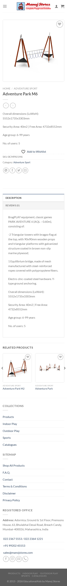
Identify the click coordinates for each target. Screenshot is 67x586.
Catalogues (10, 444)
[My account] (56, 6)
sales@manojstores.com (18, 552)
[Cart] (62, 6)
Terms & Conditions (15, 486)
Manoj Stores (52, 581)
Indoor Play (10, 423)
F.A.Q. (6, 472)
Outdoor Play (11, 430)
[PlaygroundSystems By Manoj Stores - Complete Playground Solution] (33, 6)
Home (6, 88)
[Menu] (5, 6)
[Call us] (25, 559)
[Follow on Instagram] (12, 559)
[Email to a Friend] (25, 170)
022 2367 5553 (12, 538)
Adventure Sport (25, 88)
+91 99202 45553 (14, 545)
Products (8, 416)
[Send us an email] (19, 559)
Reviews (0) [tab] (13, 205)
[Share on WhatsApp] (6, 170)
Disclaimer (9, 493)
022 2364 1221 (33, 538)
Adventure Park (44, 388)
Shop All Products (14, 465)
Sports (7, 437)
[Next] (64, 375)
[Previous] (2, 375)
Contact (8, 479)
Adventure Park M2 (13, 388)
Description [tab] (13, 197)
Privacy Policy (11, 500)
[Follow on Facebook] (6, 559)
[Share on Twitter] (19, 170)
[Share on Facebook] (12, 170)
